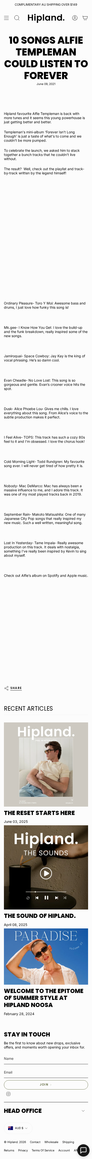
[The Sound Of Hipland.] (46, 867)
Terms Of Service (43, 1150)
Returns (9, 1150)
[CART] (85, 18)
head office (23, 1111)
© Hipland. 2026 (15, 1142)
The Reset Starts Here (39, 813)
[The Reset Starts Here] (46, 764)
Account (64, 1150)
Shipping (68, 1142)
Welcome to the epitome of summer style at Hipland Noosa (43, 998)
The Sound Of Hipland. (40, 916)
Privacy (23, 1150)
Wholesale (51, 1142)
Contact (35, 1142)
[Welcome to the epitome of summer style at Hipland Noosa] (46, 956)
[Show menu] (6, 18)
